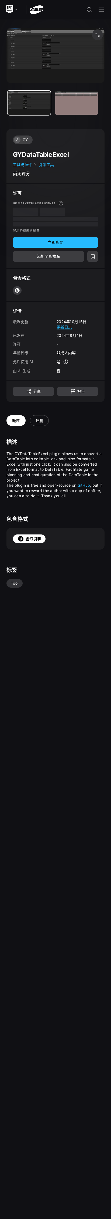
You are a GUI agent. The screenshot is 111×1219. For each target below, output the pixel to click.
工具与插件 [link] (22, 164)
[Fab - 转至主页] (36, 9)
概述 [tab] (16, 420)
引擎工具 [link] (46, 164)
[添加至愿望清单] (92, 256)
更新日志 (64, 327)
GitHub (84, 485)
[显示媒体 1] (76, 103)
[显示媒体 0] (29, 103)
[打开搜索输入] (89, 9)
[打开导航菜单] (101, 9)
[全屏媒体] (97, 34)
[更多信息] (61, 203)
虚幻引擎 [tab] (33, 538)
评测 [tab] (39, 420)
